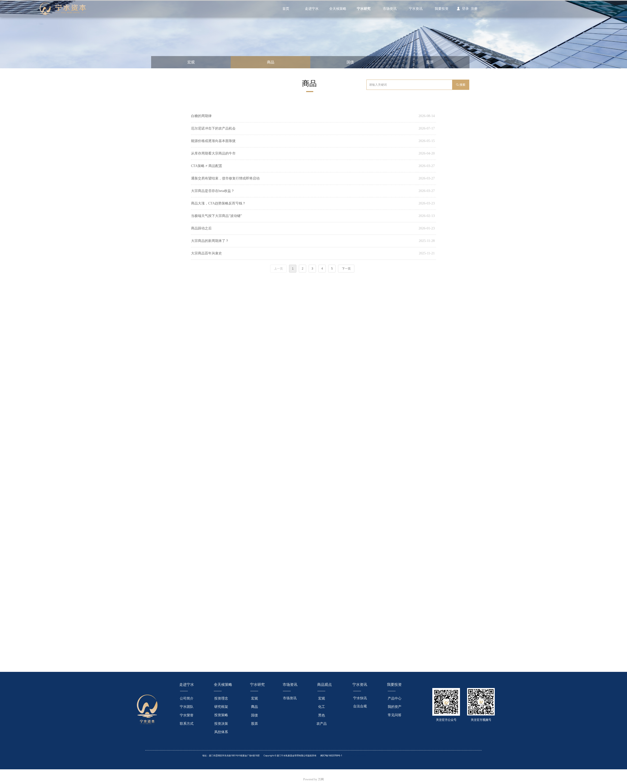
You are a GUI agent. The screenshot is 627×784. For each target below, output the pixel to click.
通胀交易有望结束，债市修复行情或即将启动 (225, 178)
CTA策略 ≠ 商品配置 (206, 166)
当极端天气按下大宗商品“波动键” (216, 216)
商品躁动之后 (201, 228)
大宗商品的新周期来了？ (210, 241)
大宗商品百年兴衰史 (206, 253)
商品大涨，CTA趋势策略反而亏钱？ (218, 203)
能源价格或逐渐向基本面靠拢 (213, 141)
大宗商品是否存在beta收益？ (212, 191)
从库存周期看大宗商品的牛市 (213, 153)
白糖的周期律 (201, 116)
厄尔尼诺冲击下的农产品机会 (213, 128)
